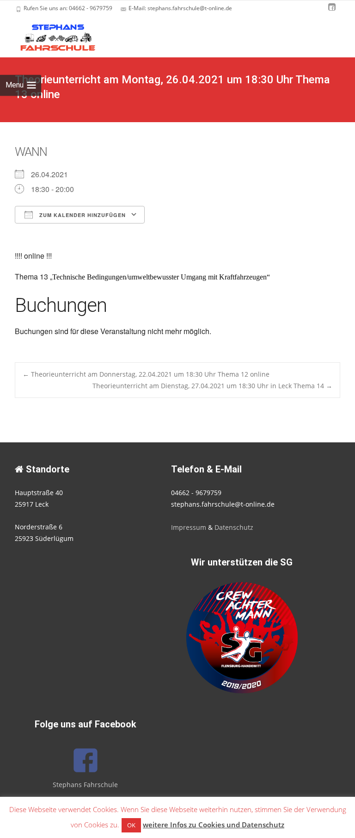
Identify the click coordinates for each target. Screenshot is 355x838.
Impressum (188, 527)
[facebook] (332, 11)
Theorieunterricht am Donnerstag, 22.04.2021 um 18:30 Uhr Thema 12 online (146, 374)
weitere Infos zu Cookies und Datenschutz (213, 824)
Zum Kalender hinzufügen (81, 214)
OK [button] (131, 825)
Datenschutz (233, 527)
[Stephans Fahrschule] (50, 35)
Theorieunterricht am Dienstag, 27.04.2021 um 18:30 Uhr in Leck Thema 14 (212, 385)
